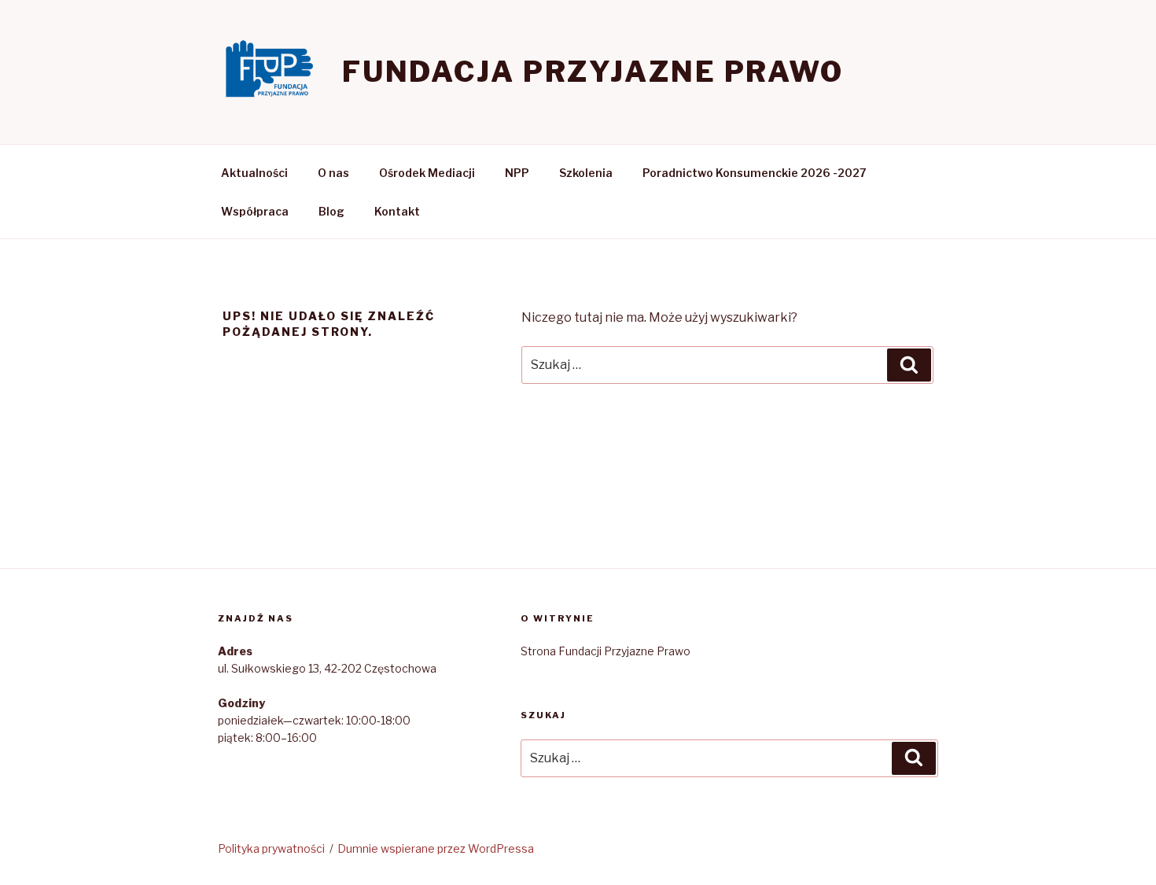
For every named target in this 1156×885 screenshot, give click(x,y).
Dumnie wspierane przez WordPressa (435, 848)
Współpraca (255, 211)
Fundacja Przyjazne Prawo (593, 71)
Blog (331, 211)
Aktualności (254, 172)
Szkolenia (586, 172)
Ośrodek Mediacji (427, 172)
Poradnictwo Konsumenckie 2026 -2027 (754, 172)
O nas (333, 172)
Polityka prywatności (271, 848)
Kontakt (397, 211)
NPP (517, 172)
